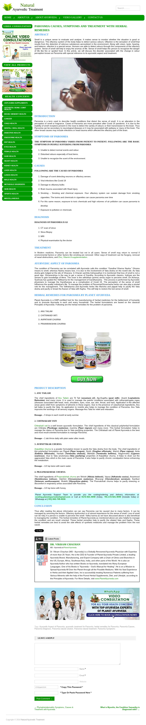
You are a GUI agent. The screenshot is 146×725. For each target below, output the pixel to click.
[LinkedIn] (38, 560)
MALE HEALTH (9, 180)
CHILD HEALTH (9, 123)
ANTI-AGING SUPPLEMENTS (16, 103)
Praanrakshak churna (66, 477)
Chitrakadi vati (41, 426)
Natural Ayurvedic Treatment (32, 720)
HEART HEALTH (10, 161)
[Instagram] (42, 560)
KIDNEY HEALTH (10, 166)
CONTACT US (95, 17)
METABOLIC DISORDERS (14, 184)
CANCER (7, 119)
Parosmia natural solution (62, 629)
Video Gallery (72, 17)
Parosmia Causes (127, 627)
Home (7, 17)
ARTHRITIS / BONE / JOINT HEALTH (14, 108)
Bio (39, 539)
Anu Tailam (63, 398)
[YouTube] (44, 563)
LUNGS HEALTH (10, 175)
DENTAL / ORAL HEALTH (13, 128)
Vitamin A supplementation (75, 257)
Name (83, 669)
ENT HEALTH (8, 142)
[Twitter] (38, 557)
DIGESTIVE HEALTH (11, 133)
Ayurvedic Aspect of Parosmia (52, 627)
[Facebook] (42, 557)
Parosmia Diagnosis (43, 629)
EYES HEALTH (9, 147)
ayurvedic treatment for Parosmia (79, 627)
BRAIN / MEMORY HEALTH (14, 114)
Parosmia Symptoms (106, 629)
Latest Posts (53, 539)
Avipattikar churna (43, 449)
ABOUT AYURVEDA (46, 17)
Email (83, 675)
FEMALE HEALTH (10, 152)
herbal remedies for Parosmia (106, 627)
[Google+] (46, 557)
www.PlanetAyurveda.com (106, 578)
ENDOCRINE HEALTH (12, 138)
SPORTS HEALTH (10, 194)
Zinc (60, 257)
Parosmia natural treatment (85, 629)
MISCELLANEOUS (10, 198)
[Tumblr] (40, 563)
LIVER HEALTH (9, 170)
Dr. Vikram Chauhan (65, 544)
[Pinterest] (46, 560)
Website (83, 682)
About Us (23, 17)
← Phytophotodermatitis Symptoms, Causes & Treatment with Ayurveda (54, 708)
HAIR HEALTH (9, 156)
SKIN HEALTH (9, 189)
